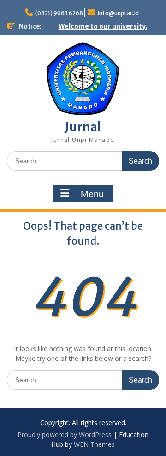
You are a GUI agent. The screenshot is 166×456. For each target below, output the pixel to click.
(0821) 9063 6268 (59, 13)
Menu (92, 194)
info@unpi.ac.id (118, 13)
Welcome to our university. (103, 26)
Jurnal (83, 126)
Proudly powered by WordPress (65, 434)
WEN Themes (94, 444)
